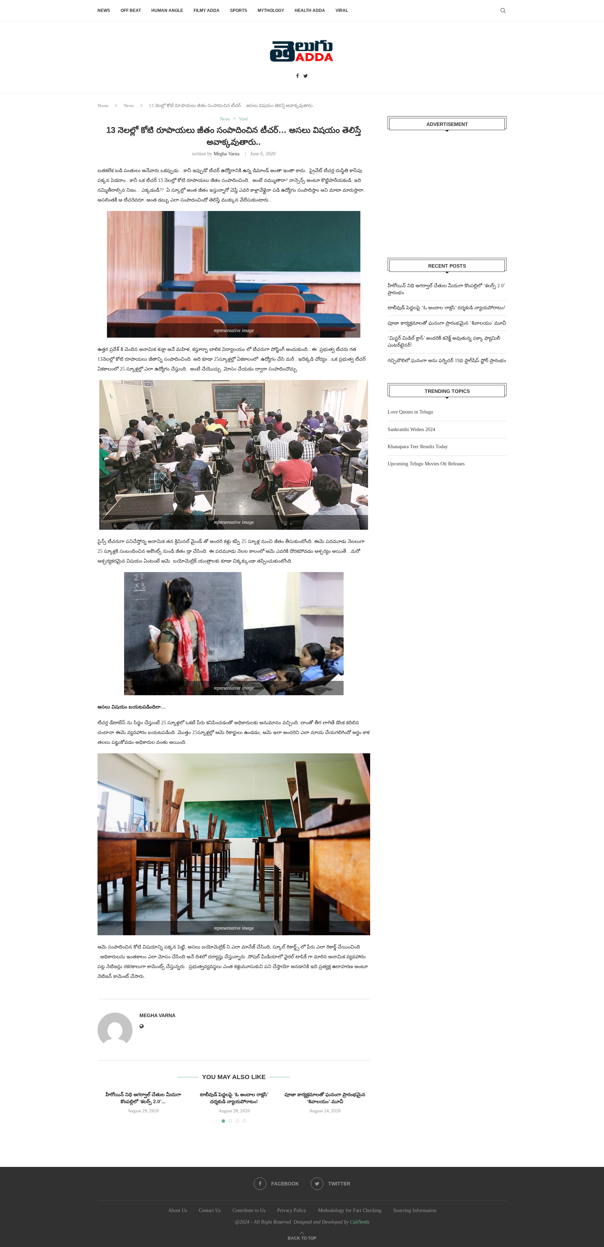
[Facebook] (297, 76)
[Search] (502, 10)
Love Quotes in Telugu (410, 412)
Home (103, 105)
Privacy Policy (291, 1210)
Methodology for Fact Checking (349, 1210)
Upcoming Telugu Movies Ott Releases (426, 463)
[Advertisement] (447, 190)
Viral (342, 10)
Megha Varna (226, 153)
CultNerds (359, 1222)
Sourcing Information (414, 1210)
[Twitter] (305, 76)
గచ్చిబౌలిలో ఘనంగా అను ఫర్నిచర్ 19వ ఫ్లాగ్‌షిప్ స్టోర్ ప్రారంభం (447, 360)
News (104, 10)
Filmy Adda (207, 10)
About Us (177, 1210)
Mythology (271, 10)
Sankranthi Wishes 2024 (411, 429)
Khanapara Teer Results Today (418, 446)
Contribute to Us (248, 1210)
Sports (238, 10)
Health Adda (310, 10)
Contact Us (210, 1210)
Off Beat (131, 10)
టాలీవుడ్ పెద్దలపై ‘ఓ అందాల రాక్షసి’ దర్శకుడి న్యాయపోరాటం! (446, 307)
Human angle (167, 10)
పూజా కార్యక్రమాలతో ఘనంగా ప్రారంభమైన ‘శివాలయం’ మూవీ (447, 323)
